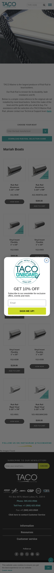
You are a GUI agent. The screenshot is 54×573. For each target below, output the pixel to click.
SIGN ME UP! (27, 311)
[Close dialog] (46, 260)
